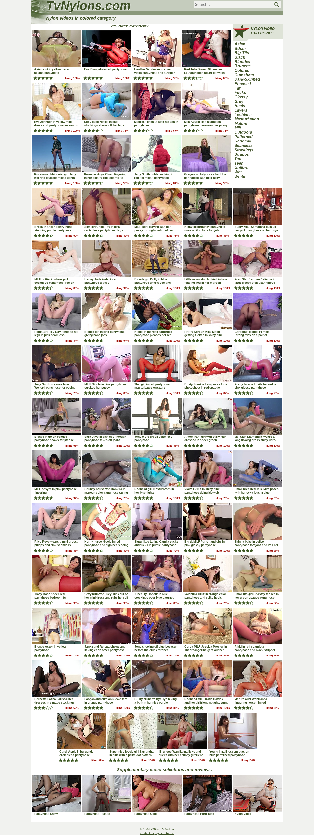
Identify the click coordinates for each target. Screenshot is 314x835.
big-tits (242, 53)
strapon (242, 154)
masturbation (247, 119)
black (240, 57)
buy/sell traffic (164, 833)
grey (239, 101)
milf (238, 128)
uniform (242, 168)
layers (241, 110)
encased (243, 84)
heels (240, 106)
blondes (242, 62)
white (240, 176)
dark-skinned (247, 79)
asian (240, 44)
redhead (243, 141)
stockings (244, 150)
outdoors (243, 132)
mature (241, 123)
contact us (147, 833)
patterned (244, 137)
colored (242, 70)
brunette (243, 66)
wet (238, 172)
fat (237, 88)
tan (238, 159)
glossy (241, 97)
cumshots (244, 75)
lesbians (243, 115)
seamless (244, 145)
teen (239, 163)
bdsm (240, 48)
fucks (240, 92)
